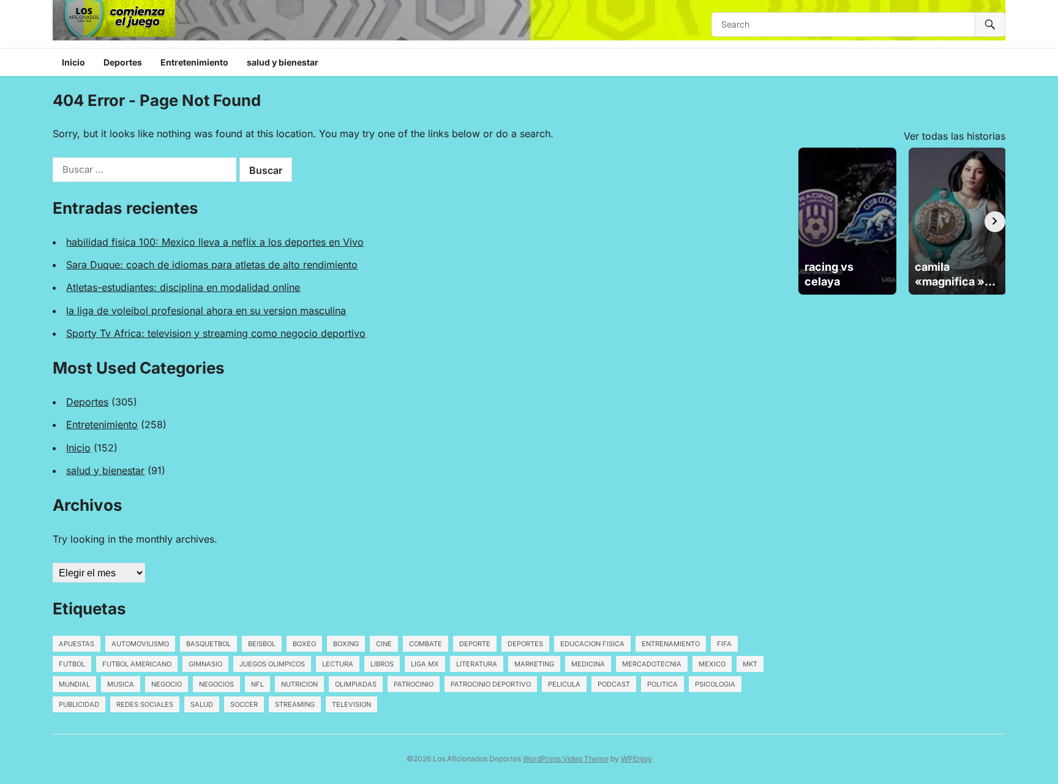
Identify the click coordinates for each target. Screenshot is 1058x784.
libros (382, 664)
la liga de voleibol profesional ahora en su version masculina (206, 310)
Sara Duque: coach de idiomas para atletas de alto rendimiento (212, 264)
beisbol (262, 643)
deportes (525, 643)
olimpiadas (356, 684)
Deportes (122, 62)
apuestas (76, 643)
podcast (614, 684)
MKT (750, 664)
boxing (346, 643)
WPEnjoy (636, 758)
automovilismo (140, 643)
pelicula (564, 684)
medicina (588, 664)
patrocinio (413, 684)
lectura (337, 664)
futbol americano (136, 664)
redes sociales (144, 704)
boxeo (304, 643)
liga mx (425, 664)
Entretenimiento (194, 62)
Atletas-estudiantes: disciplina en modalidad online (183, 287)
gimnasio (205, 664)
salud (201, 704)
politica (662, 684)
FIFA (724, 643)
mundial (74, 684)
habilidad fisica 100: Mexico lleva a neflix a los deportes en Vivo (215, 242)
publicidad (79, 704)
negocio (166, 684)
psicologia (715, 684)
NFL (257, 684)
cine (384, 643)
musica (120, 684)
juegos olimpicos (272, 664)
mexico (712, 664)
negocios (216, 684)
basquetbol (208, 643)
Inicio (73, 62)
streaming (295, 704)
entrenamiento (671, 643)
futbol (72, 664)
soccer (244, 704)
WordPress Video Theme (566, 758)
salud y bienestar (282, 62)
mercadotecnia (651, 664)
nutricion (299, 684)
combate (425, 643)
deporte (474, 643)
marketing (534, 664)
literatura (476, 664)
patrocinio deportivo (491, 684)
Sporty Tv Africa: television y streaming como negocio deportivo (216, 333)
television (351, 704)
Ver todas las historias (954, 136)
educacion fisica (592, 643)
